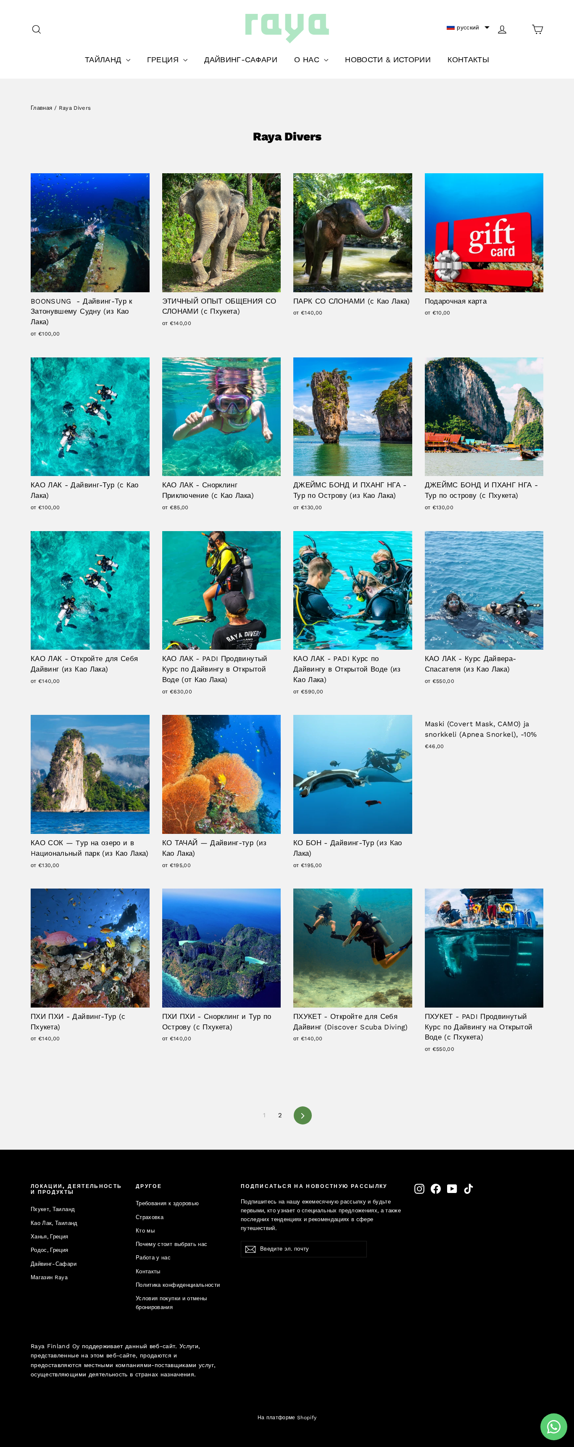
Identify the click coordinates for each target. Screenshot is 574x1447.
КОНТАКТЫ (468, 59)
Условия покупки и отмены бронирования (171, 1302)
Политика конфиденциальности (178, 1285)
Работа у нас (153, 1257)
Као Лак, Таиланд (54, 1223)
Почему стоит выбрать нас (171, 1244)
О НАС (308, 59)
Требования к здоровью (167, 1203)
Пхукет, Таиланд (53, 1209)
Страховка (149, 1217)
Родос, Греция (49, 1250)
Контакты (148, 1271)
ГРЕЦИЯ (164, 59)
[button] (468, 27)
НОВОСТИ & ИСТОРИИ (388, 59)
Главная (41, 108)
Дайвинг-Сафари (53, 1264)
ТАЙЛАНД (104, 59)
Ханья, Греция (49, 1236)
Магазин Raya (49, 1277)
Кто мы (145, 1230)
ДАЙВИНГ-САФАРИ (240, 59)
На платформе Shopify (287, 1418)
